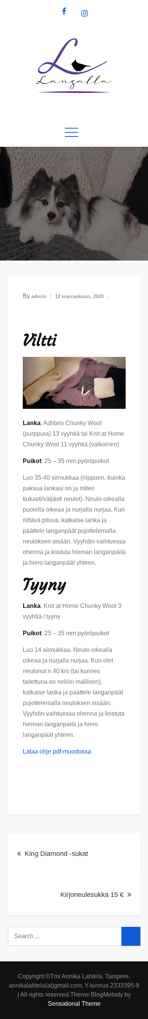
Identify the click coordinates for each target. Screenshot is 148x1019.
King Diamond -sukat (56, 853)
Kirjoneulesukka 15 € (92, 894)
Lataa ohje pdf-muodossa (57, 751)
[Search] (130, 936)
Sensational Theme (74, 1003)
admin (38, 296)
